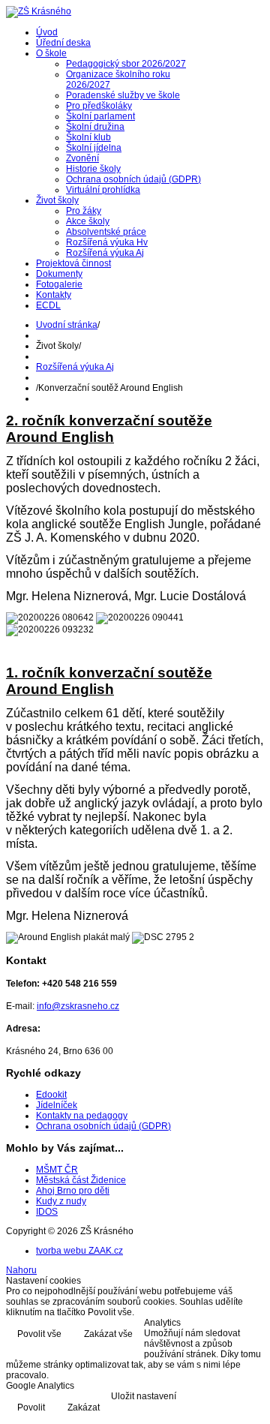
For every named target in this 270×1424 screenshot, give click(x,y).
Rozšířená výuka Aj (105, 253)
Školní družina (95, 127)
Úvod (47, 32)
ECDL (48, 305)
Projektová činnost (73, 263)
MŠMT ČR (57, 1169)
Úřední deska (63, 43)
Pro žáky (83, 211)
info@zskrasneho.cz (78, 1006)
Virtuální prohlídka (103, 190)
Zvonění (82, 158)
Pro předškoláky (99, 106)
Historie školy (93, 169)
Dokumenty (59, 274)
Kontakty (53, 295)
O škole (51, 53)
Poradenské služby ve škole (123, 95)
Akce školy (88, 221)
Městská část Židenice (81, 1180)
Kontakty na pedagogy (82, 1115)
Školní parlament (100, 116)
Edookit (51, 1094)
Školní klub (88, 137)
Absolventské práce (106, 232)
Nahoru (21, 1270)
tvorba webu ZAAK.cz (79, 1250)
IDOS (47, 1211)
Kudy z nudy (61, 1201)
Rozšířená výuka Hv (107, 242)
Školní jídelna (94, 148)
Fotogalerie (59, 284)
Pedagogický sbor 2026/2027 (126, 64)
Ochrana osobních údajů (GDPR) (133, 179)
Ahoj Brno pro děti (73, 1190)
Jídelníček (56, 1105)
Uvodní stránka (67, 325)
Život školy (57, 200)
